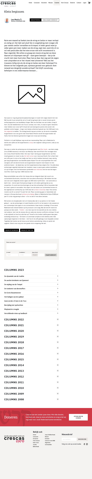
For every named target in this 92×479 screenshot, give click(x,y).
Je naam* (8, 252)
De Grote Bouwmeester (12, 293)
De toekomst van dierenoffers (14, 289)
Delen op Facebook (11, 230)
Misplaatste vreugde (11, 309)
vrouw (31, 142)
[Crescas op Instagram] (87, 444)
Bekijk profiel (35, 20)
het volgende (8, 131)
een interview (38, 169)
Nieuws (51, 2)
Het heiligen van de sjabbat (14, 297)
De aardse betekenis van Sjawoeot (16, 280)
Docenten (44, 2)
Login (84, 2)
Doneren (72, 2)
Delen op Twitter (27, 230)
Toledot (21, 210)
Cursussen (37, 2)
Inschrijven (82, 439)
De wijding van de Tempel (13, 284)
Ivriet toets (36, 442)
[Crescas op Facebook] (84, 444)
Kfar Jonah (44, 149)
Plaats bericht (51, 255)
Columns (56, 2)
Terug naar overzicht (50, 20)
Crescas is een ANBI (50, 440)
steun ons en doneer (78, 417)
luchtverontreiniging (28, 194)
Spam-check (35, 252)
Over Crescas (64, 2)
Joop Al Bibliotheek (50, 434)
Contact (79, 2)
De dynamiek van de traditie (14, 276)
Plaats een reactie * (11, 242)
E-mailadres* (22, 252)
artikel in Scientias (39, 189)
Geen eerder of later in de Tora (15, 301)
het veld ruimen (29, 156)
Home (30, 2)
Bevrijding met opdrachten (13, 305)
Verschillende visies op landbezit (15, 313)
